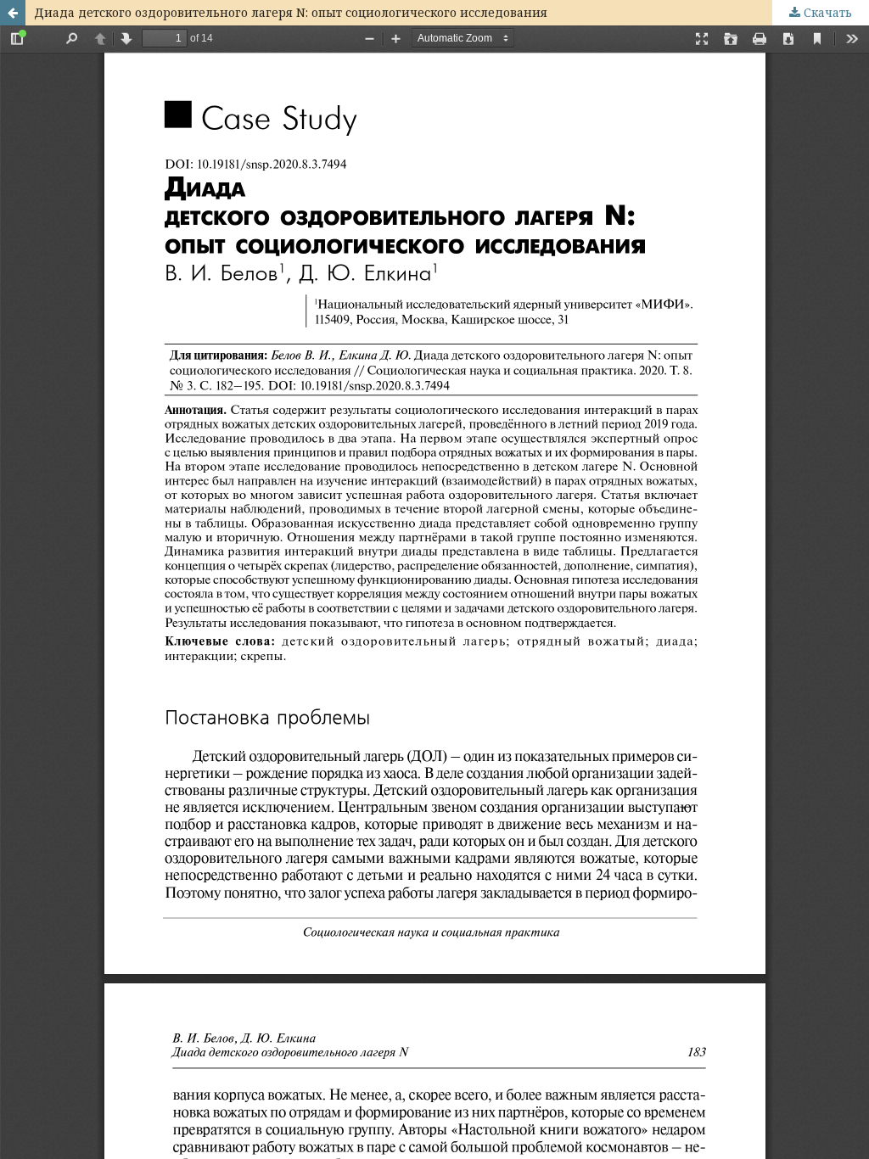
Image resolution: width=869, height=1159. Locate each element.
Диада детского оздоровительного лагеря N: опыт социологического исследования (290, 12)
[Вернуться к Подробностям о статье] (12, 12)
